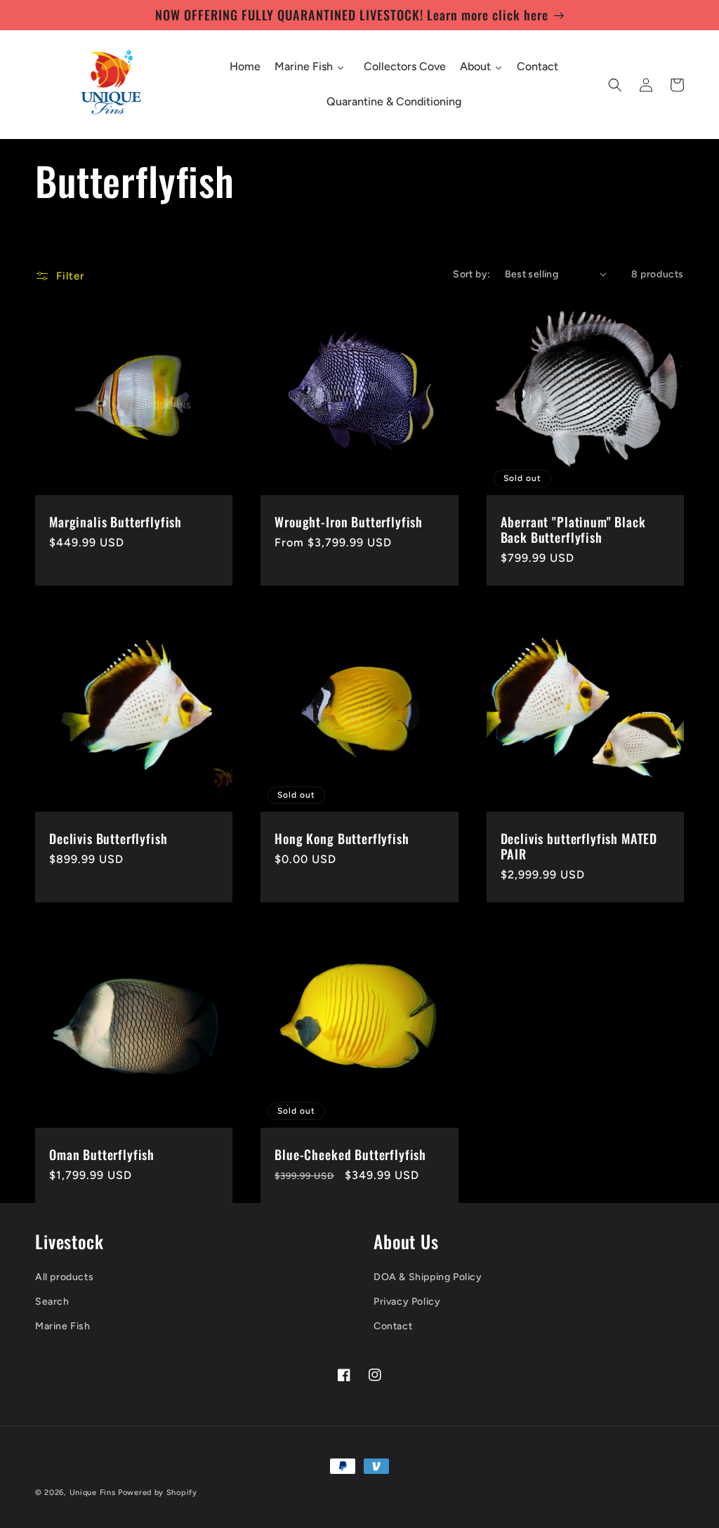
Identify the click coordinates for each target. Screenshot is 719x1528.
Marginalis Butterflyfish (115, 521)
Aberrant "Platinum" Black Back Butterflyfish (573, 529)
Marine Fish (63, 1326)
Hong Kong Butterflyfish (342, 838)
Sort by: (471, 274)
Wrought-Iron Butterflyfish (349, 521)
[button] (615, 85)
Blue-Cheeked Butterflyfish (350, 1154)
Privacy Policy (407, 1302)
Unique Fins (93, 1492)
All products (64, 1277)
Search (52, 1302)
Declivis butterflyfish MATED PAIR (579, 846)
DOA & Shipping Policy (428, 1277)
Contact (393, 1326)
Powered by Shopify (157, 1492)
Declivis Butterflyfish (108, 838)
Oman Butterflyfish (101, 1154)
